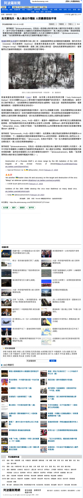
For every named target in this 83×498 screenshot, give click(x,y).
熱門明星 (27, 475)
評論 (14, 7)
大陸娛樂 (13, 475)
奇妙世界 (65, 478)
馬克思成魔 (35, 352)
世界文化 (29, 472)
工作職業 (53, 469)
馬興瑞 (28, 352)
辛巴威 (62, 354)
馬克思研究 (39, 485)
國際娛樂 (40, 475)
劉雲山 (68, 354)
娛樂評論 (47, 475)
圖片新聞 (13, 463)
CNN (29, 97)
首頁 (3, 7)
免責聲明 (63, 490)
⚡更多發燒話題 (9, 348)
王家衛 (27, 356)
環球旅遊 (72, 478)
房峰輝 (74, 354)
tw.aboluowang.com (40, 1)
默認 (78, 24)
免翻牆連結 (75, 1)
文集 (34, 466)
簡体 (68, 1)
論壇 (38, 7)
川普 (23, 352)
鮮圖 (14, 481)
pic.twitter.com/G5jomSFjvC (17, 167)
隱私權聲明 (71, 490)
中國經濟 (29, 9)
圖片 (48, 12)
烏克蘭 (13, 41)
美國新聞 (17, 9)
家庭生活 (27, 469)
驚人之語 (25, 466)
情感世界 (20, 478)
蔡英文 (9, 356)
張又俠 (73, 352)
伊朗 (4, 352)
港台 (37, 12)
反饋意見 (57, 490)
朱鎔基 (9, 352)
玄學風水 (47, 469)
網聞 (55, 9)
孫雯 (38, 354)
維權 (74, 9)
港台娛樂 (33, 475)
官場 (65, 9)
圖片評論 (67, 466)
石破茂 (33, 354)
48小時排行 (8, 365)
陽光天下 (60, 485)
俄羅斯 (4, 41)
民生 (69, 9)
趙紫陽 (15, 356)
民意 (62, 466)
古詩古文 (16, 472)
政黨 (38, 466)
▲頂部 (78, 490)
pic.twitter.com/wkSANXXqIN (17, 191)
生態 (32, 12)
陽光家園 (67, 485)
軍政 (11, 9)
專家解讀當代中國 (29, 485)
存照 (58, 466)
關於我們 (50, 490)
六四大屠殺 (66, 352)
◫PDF (79, 14)
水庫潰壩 (44, 352)
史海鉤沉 (20, 469)
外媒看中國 (18, 466)
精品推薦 (53, 475)
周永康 (21, 356)
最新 (5, 9)
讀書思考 (36, 472)
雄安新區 (44, 354)
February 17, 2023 (51, 170)
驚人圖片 (9, 485)
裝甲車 (31, 207)
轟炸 (14, 207)
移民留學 (40, 478)
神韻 (19, 352)
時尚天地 (47, 478)
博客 (44, 7)
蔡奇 (4, 356)
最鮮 (8, 478)
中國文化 (67, 469)
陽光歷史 (47, 485)
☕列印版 (67, 14)
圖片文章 (69, 472)
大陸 (23, 9)
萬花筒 (59, 478)
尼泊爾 (33, 356)
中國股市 (16, 354)
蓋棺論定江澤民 (18, 485)
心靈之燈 (33, 469)
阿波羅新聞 (12, 3)
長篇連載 (63, 472)
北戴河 (56, 354)
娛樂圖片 (60, 475)
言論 (12, 466)
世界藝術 (49, 472)
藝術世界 (73, 469)
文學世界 (56, 472)
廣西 (14, 352)
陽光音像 (74, 485)
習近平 (51, 352)
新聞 (9, 7)
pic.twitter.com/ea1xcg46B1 (48, 180)
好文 (46, 466)
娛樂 (33, 7)
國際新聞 (37, 9)
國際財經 (45, 9)
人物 (50, 9)
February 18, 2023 (37, 195)
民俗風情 (9, 481)
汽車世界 (33, 478)
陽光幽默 (54, 485)
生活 (20, 7)
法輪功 (5, 354)
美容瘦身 (9, 472)
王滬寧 (23, 354)
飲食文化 (13, 478)
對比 (54, 466)
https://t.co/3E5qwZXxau (67, 164)
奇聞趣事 (53, 478)
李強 (28, 354)
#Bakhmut (32, 180)
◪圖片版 (74, 14)
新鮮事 (27, 7)
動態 (30, 466)
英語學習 (43, 472)
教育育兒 (60, 469)
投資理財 (23, 472)
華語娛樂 (20, 475)
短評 (42, 466)
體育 (79, 9)
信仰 (42, 12)
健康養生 (13, 469)
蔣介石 (51, 354)
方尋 (28, 198)
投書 (50, 466)
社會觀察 (27, 478)
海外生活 (40, 469)
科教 (60, 9)
